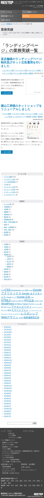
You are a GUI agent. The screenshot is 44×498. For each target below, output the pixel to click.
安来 (29, 481)
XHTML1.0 (18, 304)
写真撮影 (21, 317)
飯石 (5, 483)
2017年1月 (7, 345)
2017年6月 (7, 340)
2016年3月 (7, 357)
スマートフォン (20, 310)
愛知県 (6, 271)
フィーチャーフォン (34, 310)
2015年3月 (7, 378)
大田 (25, 481)
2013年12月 (8, 408)
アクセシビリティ (21, 306)
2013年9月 (7, 411)
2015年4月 (7, 375)
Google (30, 290)
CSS (7, 289)
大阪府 (6, 247)
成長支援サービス (7, 16)
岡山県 (6, 252)
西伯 (38, 485)
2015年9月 (7, 365)
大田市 (9, 259)
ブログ (9, 431)
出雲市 (25, 73)
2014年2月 (7, 403)
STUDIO (36, 301)
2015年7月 (7, 370)
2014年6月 (7, 396)
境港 (21, 485)
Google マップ (11, 297)
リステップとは (6, 12)
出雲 (16, 481)
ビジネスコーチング (8, 471)
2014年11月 (8, 388)
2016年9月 (7, 347)
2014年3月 (7, 401)
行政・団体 (7, 229)
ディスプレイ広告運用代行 (10, 453)
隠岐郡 (9, 266)
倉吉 (16, 485)
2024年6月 (7, 327)
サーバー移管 (6, 310)
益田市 (9, 264)
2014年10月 (8, 391)
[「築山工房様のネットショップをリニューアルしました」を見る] (33, 137)
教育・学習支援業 (9, 222)
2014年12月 (8, 385)
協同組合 (7, 214)
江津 (33, 481)
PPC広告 (29, 300)
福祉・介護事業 (9, 227)
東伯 (33, 485)
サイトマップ (38, 7)
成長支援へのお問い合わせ (10, 473)
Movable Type (14, 301)
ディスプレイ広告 (21, 70)
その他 (6, 184)
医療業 (6, 212)
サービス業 (18, 73)
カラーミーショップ (37, 307)
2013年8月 (7, 413)
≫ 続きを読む (7, 93)
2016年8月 (7, 350)
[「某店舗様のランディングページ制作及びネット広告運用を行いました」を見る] (33, 93)
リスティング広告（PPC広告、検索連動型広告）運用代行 (20, 451)
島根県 (30, 73)
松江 (8, 481)
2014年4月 (7, 398)
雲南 (38, 481)
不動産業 (7, 207)
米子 (12, 485)
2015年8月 (7, 367)
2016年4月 (7, 355)
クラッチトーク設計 (8, 469)
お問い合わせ (5, 20)
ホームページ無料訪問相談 (10, 459)
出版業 (6, 209)
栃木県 (6, 277)
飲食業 (6, 235)
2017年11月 (8, 329)
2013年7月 (7, 416)
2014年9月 (7, 393)
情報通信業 (7, 219)
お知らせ (32, 6)
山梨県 (6, 249)
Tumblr (41, 301)
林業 (5, 224)
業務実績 (26, 16)
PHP (22, 301)
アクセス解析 (6, 114)
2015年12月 (8, 360)
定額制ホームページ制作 (10, 447)
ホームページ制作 (34, 70)
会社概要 (40, 6)
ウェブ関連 (12, 435)
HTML (32, 297)
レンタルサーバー (19, 116)
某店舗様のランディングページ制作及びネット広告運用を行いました (21, 62)
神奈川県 (7, 279)
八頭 (29, 485)
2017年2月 (7, 342)
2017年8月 (7, 337)
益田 (21, 481)
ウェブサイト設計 (8, 70)
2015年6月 (7, 373)
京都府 (6, 244)
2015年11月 (8, 362)
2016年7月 (7, 352)
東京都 (6, 274)
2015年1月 (7, 383)
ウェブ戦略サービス (30, 12)
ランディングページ (14, 314)
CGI (2, 290)
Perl (19, 301)
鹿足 (9, 483)
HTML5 (6, 300)
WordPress (7, 303)
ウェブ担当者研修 (9, 182)
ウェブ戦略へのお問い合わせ (11, 461)
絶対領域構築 (6, 466)
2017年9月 (7, 334)
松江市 (9, 261)
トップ (25, 6)
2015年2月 (7, 380)
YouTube (9, 307)
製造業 (28, 116)
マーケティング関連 (14, 437)
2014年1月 (7, 406)
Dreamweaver (16, 290)
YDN (4, 307)
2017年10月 (8, 332)
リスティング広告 (9, 192)
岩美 (25, 485)
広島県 (6, 269)
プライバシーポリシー (28, 470)
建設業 (6, 217)
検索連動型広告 (31, 317)
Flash (22, 290)
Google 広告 (23, 297)
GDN (26, 290)
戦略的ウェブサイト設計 (10, 442)
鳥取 (8, 485)
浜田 (12, 481)
